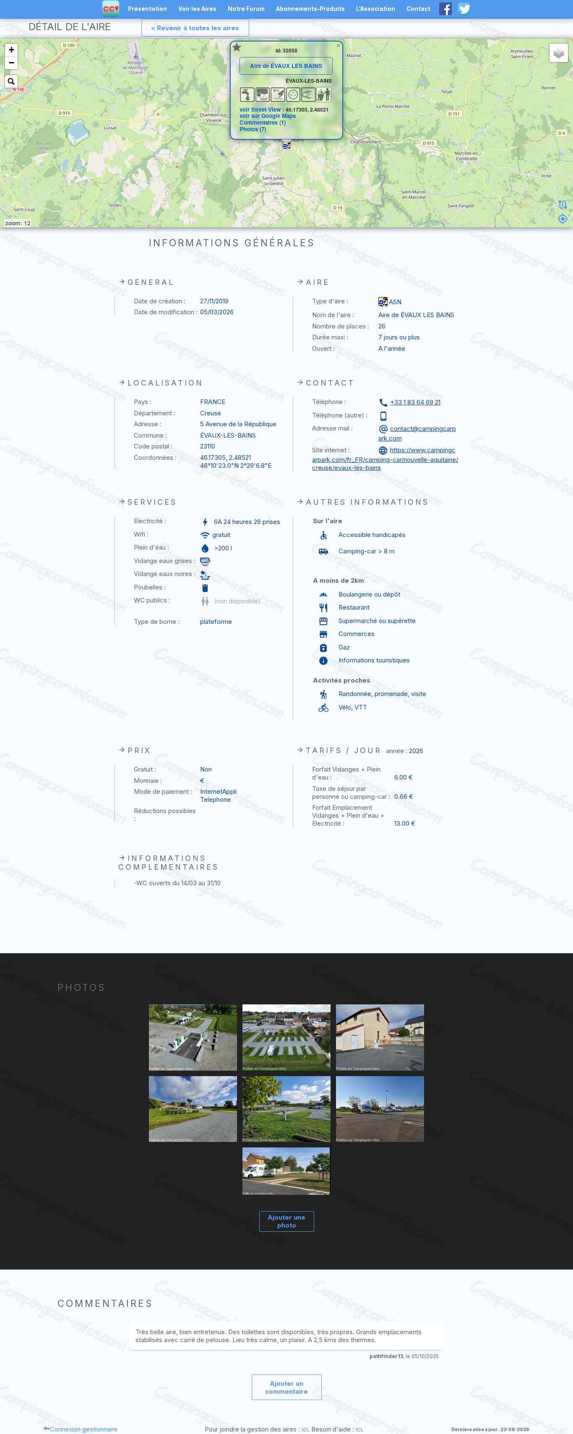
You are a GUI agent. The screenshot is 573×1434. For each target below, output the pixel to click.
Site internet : (331, 450)
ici (305, 1429)
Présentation (147, 8)
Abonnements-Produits (310, 8)
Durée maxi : (330, 337)
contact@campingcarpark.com (417, 433)
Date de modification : (166, 312)
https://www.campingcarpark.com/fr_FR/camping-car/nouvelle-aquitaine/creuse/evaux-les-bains (385, 459)
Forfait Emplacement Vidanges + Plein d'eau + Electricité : (348, 815)
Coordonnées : (155, 457)
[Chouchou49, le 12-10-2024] (380, 1110)
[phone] (384, 416)
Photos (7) (253, 129)
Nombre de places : (340, 326)
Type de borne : (157, 622)
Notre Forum (246, 8)
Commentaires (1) (263, 122)
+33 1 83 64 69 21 (415, 402)
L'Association (375, 8)
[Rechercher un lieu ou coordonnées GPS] (11, 81)
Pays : (142, 402)
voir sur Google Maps (268, 116)
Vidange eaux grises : (164, 561)
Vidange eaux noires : (164, 574)
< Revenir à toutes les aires (195, 28)
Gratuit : (145, 769)
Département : (154, 413)
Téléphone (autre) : (339, 415)
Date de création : (159, 301)
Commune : (150, 435)
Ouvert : (323, 348)
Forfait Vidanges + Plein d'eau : (346, 773)
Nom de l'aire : (333, 315)
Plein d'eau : (151, 547)
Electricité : (150, 521)
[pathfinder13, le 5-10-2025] (193, 1038)
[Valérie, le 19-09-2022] (287, 1172)
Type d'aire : (330, 301)
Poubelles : (150, 587)
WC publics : (152, 600)
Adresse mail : (332, 428)
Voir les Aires (197, 8)
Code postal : (153, 446)
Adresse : (147, 424)
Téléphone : (329, 402)
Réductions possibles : (165, 815)
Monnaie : (148, 781)
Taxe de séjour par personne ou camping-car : (351, 792)
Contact (418, 8)
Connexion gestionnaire (83, 1429)
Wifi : (141, 534)
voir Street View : (263, 109)
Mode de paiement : (163, 791)
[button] (286, 145)
